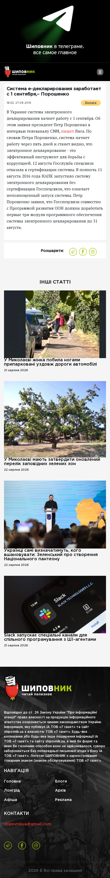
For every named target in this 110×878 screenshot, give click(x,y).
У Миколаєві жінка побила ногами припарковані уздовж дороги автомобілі (50, 362)
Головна (12, 781)
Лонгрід (12, 790)
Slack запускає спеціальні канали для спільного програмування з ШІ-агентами (50, 637)
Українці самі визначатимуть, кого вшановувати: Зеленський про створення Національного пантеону (51, 555)
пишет (67, 131)
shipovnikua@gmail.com (27, 824)
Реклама (63, 800)
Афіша (10, 800)
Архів (60, 790)
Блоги (61, 781)
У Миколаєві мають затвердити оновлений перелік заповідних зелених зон (52, 462)
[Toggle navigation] (100, 74)
